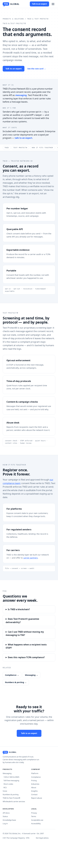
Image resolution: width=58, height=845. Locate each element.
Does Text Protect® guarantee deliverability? (22, 620)
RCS (5, 787)
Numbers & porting (10, 794)
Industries (35, 784)
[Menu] (53, 4)
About (33, 787)
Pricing (34, 780)
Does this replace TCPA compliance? (26, 657)
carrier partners (30, 558)
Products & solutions (13, 19)
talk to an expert (23, 137)
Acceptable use (37, 820)
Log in (5, 823)
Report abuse (36, 798)
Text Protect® (20, 148)
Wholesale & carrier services (14, 801)
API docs (6, 813)
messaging (21, 95)
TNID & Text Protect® (11, 798)
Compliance (36, 777)
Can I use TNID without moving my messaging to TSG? (25, 633)
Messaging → (31, 675)
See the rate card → (36, 68)
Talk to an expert (39, 4)
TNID (7, 148)
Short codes (8, 784)
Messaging (7, 773)
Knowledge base (9, 820)
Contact (34, 794)
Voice (5, 791)
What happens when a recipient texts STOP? (26, 646)
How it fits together (42, 148)
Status (5, 816)
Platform (34, 773)
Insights (34, 791)
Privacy (34, 813)
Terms (33, 816)
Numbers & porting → (16, 682)
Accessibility (36, 823)
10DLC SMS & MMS (11, 777)
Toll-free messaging (11, 780)
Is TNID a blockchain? (19, 609)
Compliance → (12, 675)
